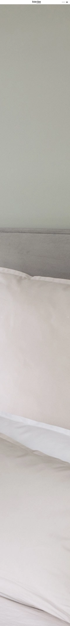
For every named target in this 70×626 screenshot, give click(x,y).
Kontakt (63, 2)
